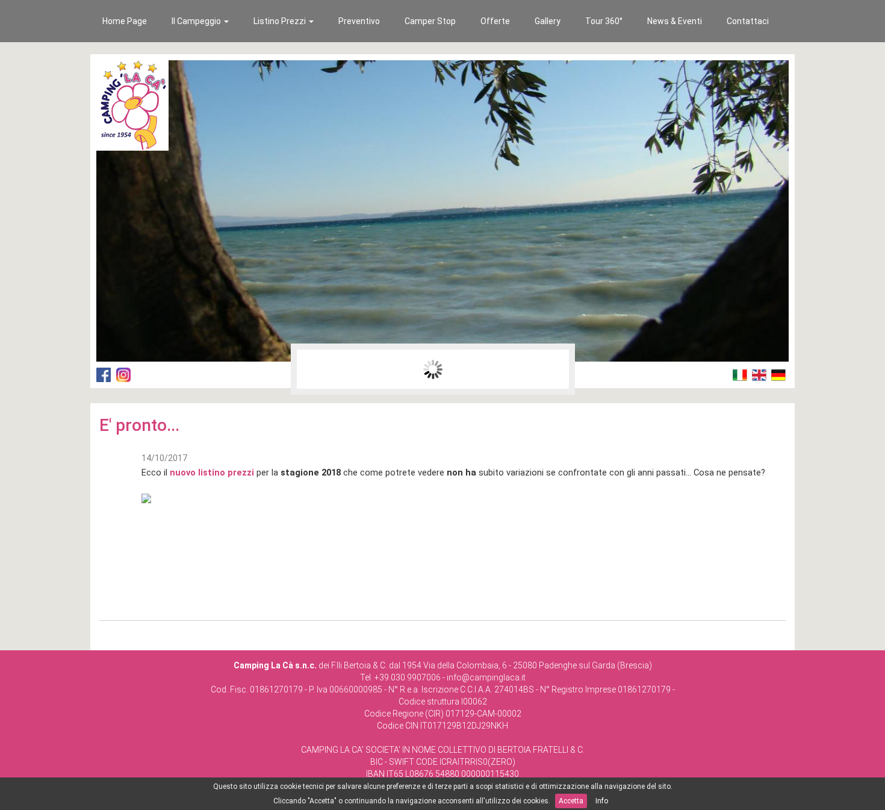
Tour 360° (604, 21)
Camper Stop (430, 21)
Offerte (495, 21)
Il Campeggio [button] (197, 21)
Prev (312, 369)
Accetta (571, 801)
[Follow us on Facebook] (103, 374)
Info (601, 801)
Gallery (547, 21)
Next (553, 369)
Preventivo (359, 21)
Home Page (124, 21)
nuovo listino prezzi (212, 472)
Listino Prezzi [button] (280, 21)
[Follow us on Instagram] (123, 374)
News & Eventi (674, 21)
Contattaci (748, 21)
